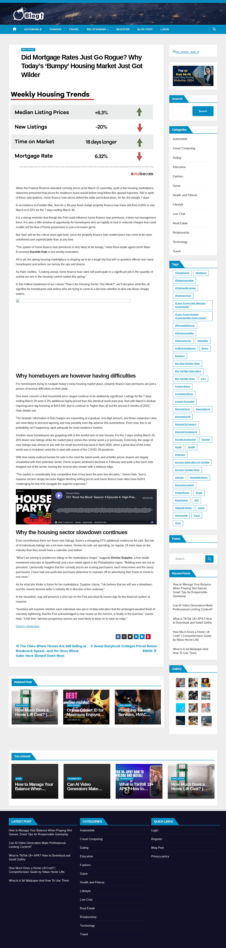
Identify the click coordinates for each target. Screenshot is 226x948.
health (178, 447)
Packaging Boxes (199, 477)
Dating (177, 157)
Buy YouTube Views (185, 379)
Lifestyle (178, 204)
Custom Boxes (182, 386)
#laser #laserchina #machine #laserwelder (190, 305)
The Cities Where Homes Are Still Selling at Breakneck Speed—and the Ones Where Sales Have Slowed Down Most (51, 651)
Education (179, 167)
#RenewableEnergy (185, 325)
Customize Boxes (184, 394)
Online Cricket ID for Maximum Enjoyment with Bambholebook (86, 714)
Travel (74, 29)
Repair (199, 493)
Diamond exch (182, 409)
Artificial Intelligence (185, 348)
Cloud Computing (184, 148)
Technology (180, 241)
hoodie (191, 447)
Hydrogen (180, 455)
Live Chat (179, 213)
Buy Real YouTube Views (187, 363)
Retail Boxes (181, 500)
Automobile (33, 29)
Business (180, 356)
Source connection (27, 626)
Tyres (178, 523)
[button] (214, 29)
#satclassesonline (184, 333)
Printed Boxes (182, 493)
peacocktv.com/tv (184, 485)
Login (164, 29)
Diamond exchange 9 (186, 424)
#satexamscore (183, 341)
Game (177, 185)
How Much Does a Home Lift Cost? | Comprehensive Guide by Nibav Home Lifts (192, 635)
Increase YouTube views (187, 470)
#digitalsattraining (184, 280)
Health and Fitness (185, 195)
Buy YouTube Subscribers (188, 371)
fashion (206, 439)
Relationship (97, 29)
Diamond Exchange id (186, 432)
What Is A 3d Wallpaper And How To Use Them (39, 880)
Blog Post (145, 29)
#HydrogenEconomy (185, 288)
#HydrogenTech (183, 296)
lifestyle (179, 477)
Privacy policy (160, 856)
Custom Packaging (184, 401)
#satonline (202, 341)
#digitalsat (201, 273)
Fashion (55, 29)
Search (177, 99)
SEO (196, 500)
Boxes (205, 348)
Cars (203, 379)
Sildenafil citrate (183, 508)
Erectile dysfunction (185, 439)
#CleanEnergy (182, 273)
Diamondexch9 (182, 417)
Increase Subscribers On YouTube (192, 462)
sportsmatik (181, 515)
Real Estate (28, 50)
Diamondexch (203, 409)
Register (123, 29)
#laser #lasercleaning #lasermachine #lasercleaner (190, 316)
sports (201, 508)
